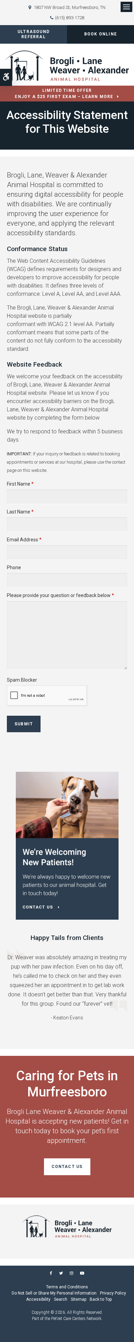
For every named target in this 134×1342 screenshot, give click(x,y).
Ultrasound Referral (33, 34)
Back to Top (101, 1299)
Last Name (20, 512)
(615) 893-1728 (69, 17)
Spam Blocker (22, 680)
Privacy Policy (113, 1293)
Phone (14, 567)
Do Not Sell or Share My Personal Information (54, 1293)
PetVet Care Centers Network (76, 1318)
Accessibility (38, 1299)
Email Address (24, 539)
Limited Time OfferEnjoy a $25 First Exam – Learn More (64, 93)
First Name (20, 484)
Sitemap (78, 1299)
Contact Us (67, 1166)
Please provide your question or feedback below (60, 595)
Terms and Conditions (67, 1287)
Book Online (100, 34)
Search (60, 1299)
